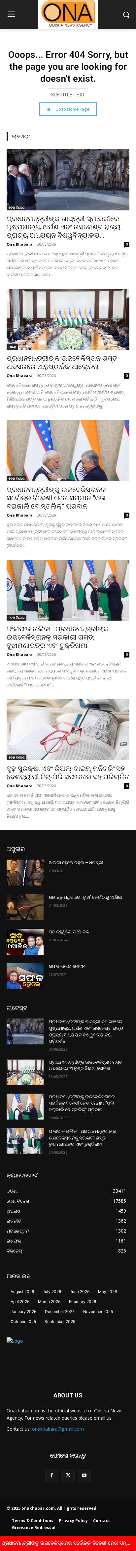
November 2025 (98, 1311)
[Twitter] (67, 1475)
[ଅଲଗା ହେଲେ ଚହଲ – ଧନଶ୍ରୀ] (25, 873)
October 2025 (23, 1321)
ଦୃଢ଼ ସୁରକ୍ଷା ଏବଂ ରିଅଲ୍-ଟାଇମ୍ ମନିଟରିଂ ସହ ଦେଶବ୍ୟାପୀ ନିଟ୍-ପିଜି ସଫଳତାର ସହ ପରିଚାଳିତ (68, 773)
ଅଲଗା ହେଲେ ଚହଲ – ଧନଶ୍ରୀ (76, 862)
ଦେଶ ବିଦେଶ (16, 207)
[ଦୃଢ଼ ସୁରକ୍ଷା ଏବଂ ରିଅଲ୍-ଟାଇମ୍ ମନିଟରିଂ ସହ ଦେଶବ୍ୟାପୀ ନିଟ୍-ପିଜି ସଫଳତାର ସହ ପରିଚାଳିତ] (68, 729)
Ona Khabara (20, 244)
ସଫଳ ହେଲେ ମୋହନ (67, 966)
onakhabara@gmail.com (58, 1429)
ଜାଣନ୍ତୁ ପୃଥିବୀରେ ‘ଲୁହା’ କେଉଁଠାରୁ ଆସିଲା (85, 897)
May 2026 (107, 1291)
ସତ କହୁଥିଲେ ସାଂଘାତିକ (69, 931)
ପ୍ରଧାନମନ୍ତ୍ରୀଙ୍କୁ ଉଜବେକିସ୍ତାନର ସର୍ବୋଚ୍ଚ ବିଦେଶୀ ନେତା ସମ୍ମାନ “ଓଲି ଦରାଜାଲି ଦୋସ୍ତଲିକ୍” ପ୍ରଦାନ (56, 498)
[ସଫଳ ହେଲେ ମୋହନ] (25, 976)
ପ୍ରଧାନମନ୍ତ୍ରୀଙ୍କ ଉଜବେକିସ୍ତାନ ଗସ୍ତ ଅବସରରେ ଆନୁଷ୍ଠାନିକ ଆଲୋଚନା (62, 362)
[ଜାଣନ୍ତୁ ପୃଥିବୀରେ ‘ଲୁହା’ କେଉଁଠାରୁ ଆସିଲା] (25, 907)
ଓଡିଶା (12, 347)
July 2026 (52, 1291)
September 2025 (60, 1321)
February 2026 (82, 1301)
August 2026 (22, 1291)
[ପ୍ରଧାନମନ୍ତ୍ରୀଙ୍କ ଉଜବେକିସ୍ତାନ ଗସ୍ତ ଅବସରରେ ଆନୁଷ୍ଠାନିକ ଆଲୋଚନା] (68, 319)
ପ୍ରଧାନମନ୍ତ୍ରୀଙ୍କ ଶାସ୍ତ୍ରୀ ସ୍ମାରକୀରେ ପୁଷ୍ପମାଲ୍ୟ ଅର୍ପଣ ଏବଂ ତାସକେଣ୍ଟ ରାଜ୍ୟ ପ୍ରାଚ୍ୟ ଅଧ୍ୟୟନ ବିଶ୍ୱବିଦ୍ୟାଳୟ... (63, 227)
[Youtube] (84, 1475)
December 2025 (60, 1311)
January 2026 (23, 1311)
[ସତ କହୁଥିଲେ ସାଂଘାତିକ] (25, 942)
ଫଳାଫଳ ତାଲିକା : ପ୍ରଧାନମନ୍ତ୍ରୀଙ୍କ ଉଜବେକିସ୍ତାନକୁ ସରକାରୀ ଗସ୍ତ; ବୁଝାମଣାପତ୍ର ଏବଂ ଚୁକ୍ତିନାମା (58, 637)
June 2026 (79, 1291)
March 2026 (49, 1301)
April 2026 (20, 1301)
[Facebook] (51, 1475)
